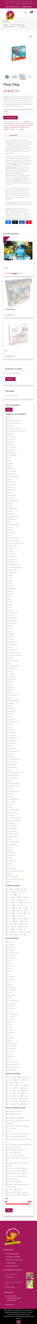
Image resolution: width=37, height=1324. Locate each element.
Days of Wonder (13, 516)
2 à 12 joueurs (20, 916)
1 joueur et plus (20, 905)
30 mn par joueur (13, 952)
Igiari (9, 599)
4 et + (16, 902)
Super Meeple (12, 826)
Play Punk (11, 756)
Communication (20, 125)
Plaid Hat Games (13, 751)
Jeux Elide (11, 615)
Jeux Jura (11, 610)
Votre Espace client (12, 1266)
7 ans (18, 1096)
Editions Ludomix (13, 540)
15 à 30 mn (11, 1016)
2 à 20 (10, 918)
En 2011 (23, 1150)
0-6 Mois (27, 1080)
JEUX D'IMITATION (13, 423)
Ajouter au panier (10, 117)
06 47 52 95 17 (10, 3)
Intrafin (10, 604)
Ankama (10, 463)
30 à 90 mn (11, 950)
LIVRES (10, 434)
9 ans (17, 1099)
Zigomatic (11, 860)
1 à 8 (30, 908)
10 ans (20, 1101)
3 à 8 (16, 926)
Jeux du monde (12, 612)
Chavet (10, 503)
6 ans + (10, 1096)
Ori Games (11, 730)
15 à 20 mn (11, 942)
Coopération (26, 122)
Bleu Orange (12, 484)
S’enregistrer (26, 7)
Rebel (10, 770)
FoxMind (10, 551)
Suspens (12, 129)
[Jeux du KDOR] (10, 14)
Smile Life (11, 815)
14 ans (10, 1104)
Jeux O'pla (11, 620)
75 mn (10, 992)
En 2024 (10, 1152)
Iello (9, 596)
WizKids (10, 858)
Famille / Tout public (9, 26)
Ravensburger (12, 767)
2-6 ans (10, 1088)
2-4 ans (29, 1085)
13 (16, 1077)
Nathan (10, 706)
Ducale (10, 527)
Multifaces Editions (14, 700)
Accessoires (12, 876)
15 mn (10, 1011)
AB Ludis (10, 444)
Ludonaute (11, 674)
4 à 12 (10, 932)
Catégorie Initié (12, 1150)
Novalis (10, 714)
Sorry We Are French (14, 818)
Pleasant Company (14, 759)
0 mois (19, 1080)
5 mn (9, 960)
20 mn (10, 1022)
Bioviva (10, 479)
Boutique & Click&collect (13, 1257)
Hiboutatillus (12, 588)
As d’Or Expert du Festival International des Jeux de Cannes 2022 (18, 1146)
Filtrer (9, 409)
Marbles (10, 690)
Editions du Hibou (13, 538)
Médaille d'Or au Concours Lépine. (18, 1163)
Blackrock (11, 482)
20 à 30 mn (11, 976)
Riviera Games (12, 778)
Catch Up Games (13, 500)
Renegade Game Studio (15, 772)
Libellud (10, 658)
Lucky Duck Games (14, 666)
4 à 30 (17, 932)
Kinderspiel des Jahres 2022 (16, 1155)
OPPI (9, 727)
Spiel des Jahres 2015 (14, 1173)
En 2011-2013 (12, 1195)
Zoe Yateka (11, 868)
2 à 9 (22, 897)
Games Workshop (13, 564)
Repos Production (13, 775)
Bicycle (10, 418)
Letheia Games (12, 650)
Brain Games (12, 495)
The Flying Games (13, 842)
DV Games (11, 532)
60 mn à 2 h (11, 1056)
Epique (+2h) (12, 1070)
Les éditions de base (14, 652)
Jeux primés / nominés (26, 124)
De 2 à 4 (25, 921)
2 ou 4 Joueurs (12, 897)
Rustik (10, 788)
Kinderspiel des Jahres (15, 1181)
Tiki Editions (11, 844)
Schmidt (10, 796)
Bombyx (10, 492)
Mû (6, 351)
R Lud (10, 780)
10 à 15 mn (11, 1003)
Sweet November (13, 834)
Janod (10, 607)
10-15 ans (26, 1099)
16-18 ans (11, 1101)
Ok (18, 1322)
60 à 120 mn (11, 990)
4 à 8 (9, 929)
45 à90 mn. (11, 958)
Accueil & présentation (13, 1254)
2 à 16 (29, 897)
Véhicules (11, 426)
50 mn (10, 963)
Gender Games (13, 570)
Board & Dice (12, 490)
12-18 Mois (11, 1085)
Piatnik (10, 746)
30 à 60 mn (11, 1032)
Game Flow (11, 562)
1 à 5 (9, 908)
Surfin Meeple (12, 828)
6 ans (26, 1093)
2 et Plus (10, 894)
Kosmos (10, 636)
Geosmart (11, 572)
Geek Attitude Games (14, 567)
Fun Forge (11, 554)
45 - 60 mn (11, 1038)
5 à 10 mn (11, 1051)
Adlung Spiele (12, 455)
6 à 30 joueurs (26, 902)
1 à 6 (16, 908)
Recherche (10, 379)
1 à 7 (23, 908)
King (9, 631)
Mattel (10, 692)
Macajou (11, 682)
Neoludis (11, 708)
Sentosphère (12, 802)
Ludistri (10, 671)
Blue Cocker (11, 487)
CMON (10, 506)
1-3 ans (21, 1085)
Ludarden (11, 668)
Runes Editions (12, 618)
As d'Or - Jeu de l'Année (15, 1111)
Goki (9, 578)
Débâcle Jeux (12, 519)
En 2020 (19, 1189)
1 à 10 (10, 910)
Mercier (10, 698)
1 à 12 (10, 892)
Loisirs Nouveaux (13, 660)
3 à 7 (9, 926)
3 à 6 (25, 924)
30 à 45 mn (11, 1030)
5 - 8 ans (18, 1093)
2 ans (10, 1077)
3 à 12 (10, 921)
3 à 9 (23, 926)
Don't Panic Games (14, 524)
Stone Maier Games (14, 820)
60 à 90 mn (11, 966)
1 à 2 (14, 889)
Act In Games (12, 447)
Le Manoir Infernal (10, 309)
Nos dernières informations (14, 1260)
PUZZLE (10, 439)
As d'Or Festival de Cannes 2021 (17, 1136)
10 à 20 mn (11, 1006)
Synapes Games (13, 836)
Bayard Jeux (12, 474)
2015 (9, 1118)
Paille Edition (12, 732)
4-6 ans (26, 1091)
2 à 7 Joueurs (19, 913)
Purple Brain (12, 764)
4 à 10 (23, 929)
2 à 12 (10, 916)
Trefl (9, 847)
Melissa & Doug (13, 695)
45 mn (10, 1040)
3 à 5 (18, 924)
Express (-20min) (13, 1062)
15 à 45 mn (11, 1019)
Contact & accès (11, 1263)
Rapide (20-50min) (13, 1064)
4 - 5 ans (18, 1091)
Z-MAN (10, 863)
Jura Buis (11, 626)
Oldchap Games (13, 722)
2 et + (24, 892)
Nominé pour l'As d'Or (14, 1114)
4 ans (10, 1091)
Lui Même (11, 676)
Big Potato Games (13, 476)
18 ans (26, 1104)
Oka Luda (11, 719)
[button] (30, 36)
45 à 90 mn (11, 955)
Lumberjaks (11, 679)
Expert (19, 1152)
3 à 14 (17, 921)
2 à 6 (9, 913)
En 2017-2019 (12, 1192)
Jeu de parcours (14, 127)
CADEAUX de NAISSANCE (15, 431)
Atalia (10, 466)
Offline (10, 716)
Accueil (5, 25)
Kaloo (10, 628)
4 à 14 (10, 905)
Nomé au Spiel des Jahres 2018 (17, 1168)
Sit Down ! (11, 804)
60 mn (10, 1054)
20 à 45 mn (11, 947)
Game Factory (12, 559)
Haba (10, 583)
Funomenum (12, 556)
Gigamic (10, 575)
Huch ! (10, 591)
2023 (16, 1118)
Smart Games (12, 812)
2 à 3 (18, 894)
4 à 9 (16, 929)
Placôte (10, 754)
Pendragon (11, 740)
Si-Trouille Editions (13, 810)
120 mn (10, 971)
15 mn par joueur (13, 1014)
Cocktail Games (13, 508)
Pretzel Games (12, 762)
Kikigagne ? (11, 634)
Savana (10, 794)
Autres (10, 882)
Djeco (22, 129)
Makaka (10, 687)
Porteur (10, 874)
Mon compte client (12, 7)
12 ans (28, 1101)
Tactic (10, 839)
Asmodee (11, 468)
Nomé (10, 1165)
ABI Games (11, 442)
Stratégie (6, 129)
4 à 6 (9, 902)
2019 (26, 1173)
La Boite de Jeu (12, 642)
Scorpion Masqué (13, 799)
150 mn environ (13, 1043)
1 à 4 (27, 889)
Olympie (10, 724)
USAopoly (11, 852)
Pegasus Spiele (13, 738)
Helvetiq (10, 586)
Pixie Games (12, 748)
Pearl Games (12, 735)
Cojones (10, 511)
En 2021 (10, 1189)
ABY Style (11, 452)
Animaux (12, 125)
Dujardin (11, 530)
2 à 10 (28, 913)
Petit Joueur (11, 743)
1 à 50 (17, 892)
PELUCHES (11, 436)
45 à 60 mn (11, 987)
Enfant (5, 124)
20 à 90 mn (11, 979)
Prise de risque (24, 127)
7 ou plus (20, 934)
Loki (9, 663)
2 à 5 (28, 910)
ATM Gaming (12, 471)
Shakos (10, 807)
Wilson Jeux (11, 855)
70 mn (10, 968)
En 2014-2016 (24, 1192)
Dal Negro (11, 514)
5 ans (10, 1093)
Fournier (10, 548)
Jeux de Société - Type (17, 25)
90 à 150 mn (11, 995)
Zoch (9, 866)
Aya (6, 268)
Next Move (11, 711)
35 (9, 982)
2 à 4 (21, 910)
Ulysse (10, 850)
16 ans (18, 1104)
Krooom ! (11, 639)
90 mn (10, 1059)
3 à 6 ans (26, 1088)
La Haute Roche (13, 644)
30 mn (10, 1027)
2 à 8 (17, 918)
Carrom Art (11, 498)
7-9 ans (26, 1096)
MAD (9, 684)
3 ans (18, 1088)
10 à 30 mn (11, 1008)
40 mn (10, 1035)
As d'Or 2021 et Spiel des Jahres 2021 (19, 1134)
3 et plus (10, 924)
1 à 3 (21, 889)
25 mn (10, 1024)
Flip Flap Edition (12, 546)
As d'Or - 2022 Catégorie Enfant (17, 1176)
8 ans (10, 1099)
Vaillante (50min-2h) (14, 1067)
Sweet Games (12, 831)
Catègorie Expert (13, 1179)
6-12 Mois (11, 1083)
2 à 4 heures (12, 1048)
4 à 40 (25, 932)
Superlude (11, 823)
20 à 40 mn (11, 944)
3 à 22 (24, 900)
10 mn (10, 998)
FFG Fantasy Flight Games (16, 543)
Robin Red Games (13, 783)
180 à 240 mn (12, 1046)
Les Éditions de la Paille (15, 655)
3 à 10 (29, 918)
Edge (9, 535)
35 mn (10, 984)
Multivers (11, 703)
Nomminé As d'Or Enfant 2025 (17, 1171)
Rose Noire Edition (13, 786)
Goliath (10, 580)
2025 (23, 1118)
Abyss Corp (11, 450)
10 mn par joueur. (13, 1000)
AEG (9, 458)
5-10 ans (10, 1080)
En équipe (6, 127)
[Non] (35, 1316)
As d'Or (10, 1131)
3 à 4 (9, 900)
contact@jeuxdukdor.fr (25, 3)
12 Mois (20, 1083)
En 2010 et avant (25, 1195)
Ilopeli (10, 602)
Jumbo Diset (11, 623)
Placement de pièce (14, 420)
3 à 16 (17, 900)
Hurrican (11, 594)
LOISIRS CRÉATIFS (13, 428)
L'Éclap (10, 647)
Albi (9, 460)
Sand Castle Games (14, 791)
